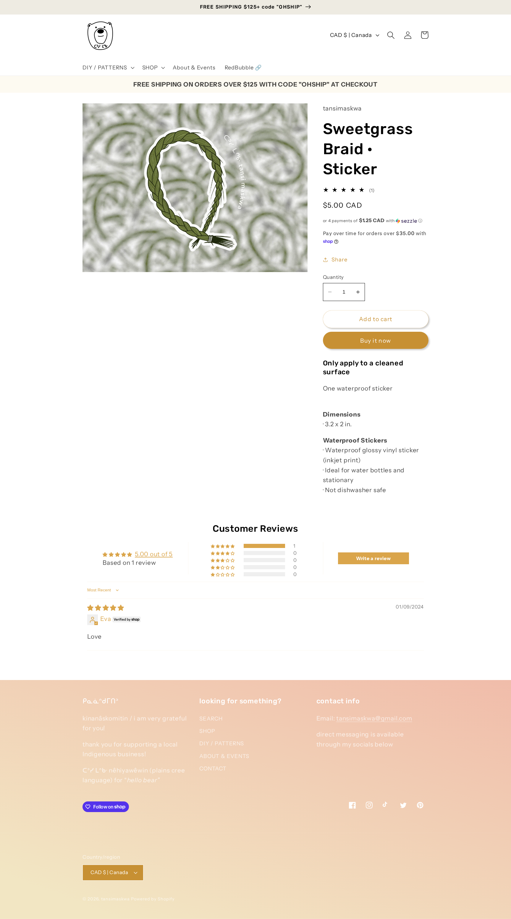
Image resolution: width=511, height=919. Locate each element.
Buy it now (375, 340)
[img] (105, 607)
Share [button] (339, 259)
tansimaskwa (115, 899)
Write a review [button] (373, 558)
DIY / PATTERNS (221, 743)
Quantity (333, 277)
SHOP (207, 731)
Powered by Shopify (152, 899)
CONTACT (212, 768)
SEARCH (211, 718)
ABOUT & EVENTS (224, 756)
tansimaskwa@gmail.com (374, 718)
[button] (108, 68)
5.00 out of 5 (154, 554)
